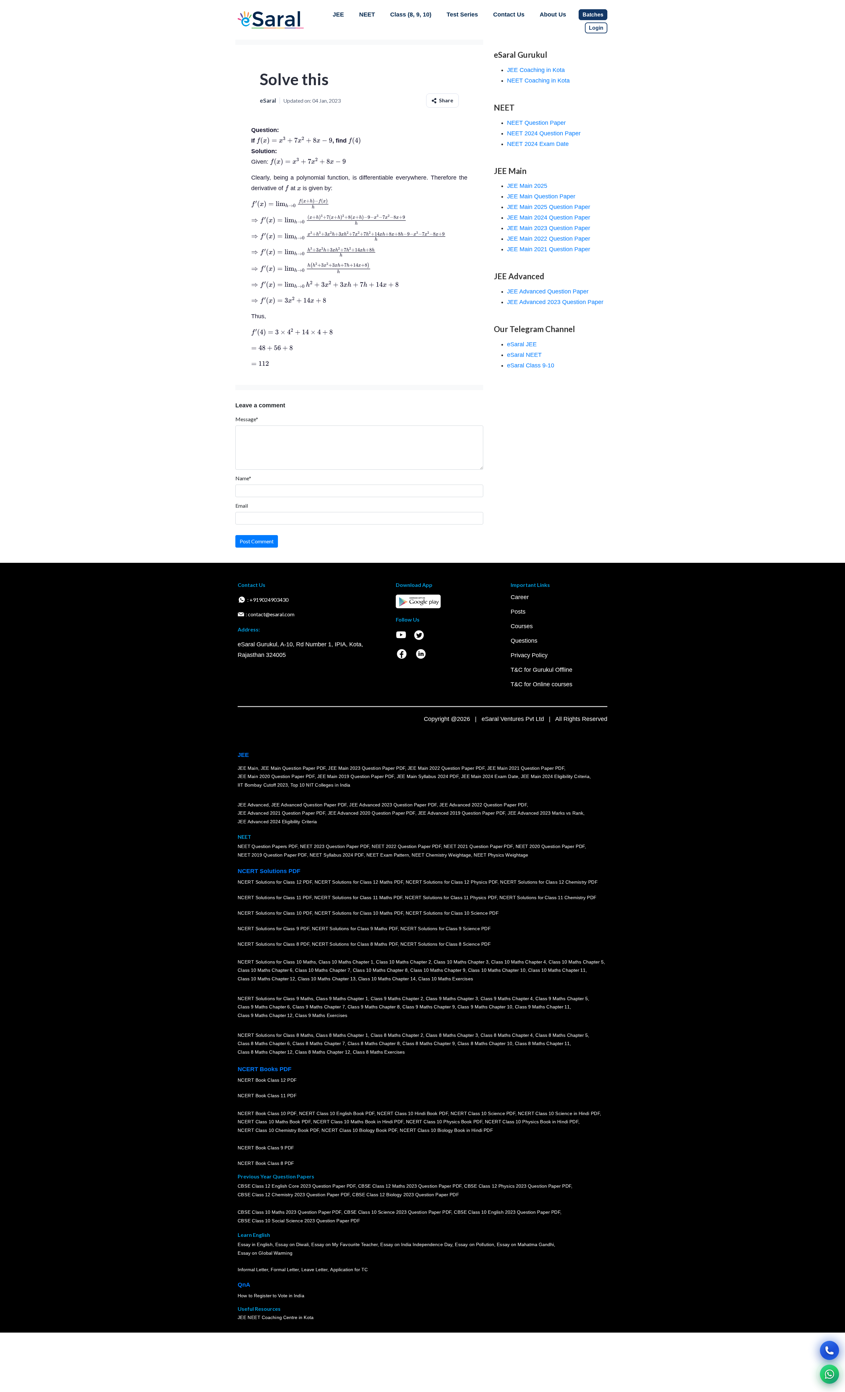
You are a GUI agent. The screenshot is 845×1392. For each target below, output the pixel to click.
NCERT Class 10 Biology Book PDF (359, 1130)
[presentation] (294, 140)
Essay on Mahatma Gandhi (525, 1244)
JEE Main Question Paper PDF (293, 768)
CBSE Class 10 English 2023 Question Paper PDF (507, 1212)
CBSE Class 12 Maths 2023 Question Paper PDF (410, 1186)
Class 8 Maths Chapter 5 (561, 1035)
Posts (518, 611)
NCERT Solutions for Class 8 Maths (275, 1035)
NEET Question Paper (536, 122)
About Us (553, 14)
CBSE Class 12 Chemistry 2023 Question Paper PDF (294, 1194)
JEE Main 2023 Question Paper (548, 228)
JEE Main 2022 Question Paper (548, 238)
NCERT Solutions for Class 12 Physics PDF (451, 882)
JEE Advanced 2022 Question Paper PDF (483, 804)
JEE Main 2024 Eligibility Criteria (555, 776)
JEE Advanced (253, 804)
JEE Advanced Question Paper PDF (309, 804)
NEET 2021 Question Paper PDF (478, 846)
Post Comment (257, 541)
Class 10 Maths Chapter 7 (322, 970)
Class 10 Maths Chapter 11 (557, 970)
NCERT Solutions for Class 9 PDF (273, 928)
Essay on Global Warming (265, 1253)
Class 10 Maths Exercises (445, 978)
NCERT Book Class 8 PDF (266, 1163)
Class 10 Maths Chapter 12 (266, 978)
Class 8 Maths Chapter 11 (542, 1043)
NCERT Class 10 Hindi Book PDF (412, 1113)
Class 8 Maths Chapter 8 (374, 1043)
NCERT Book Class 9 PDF (266, 1147)
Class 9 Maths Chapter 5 (561, 998)
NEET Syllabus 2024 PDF (337, 855)
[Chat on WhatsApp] (829, 1374)
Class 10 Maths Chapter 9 (437, 970)
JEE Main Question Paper (541, 196)
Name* (243, 478)
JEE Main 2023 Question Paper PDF (366, 768)
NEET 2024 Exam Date (538, 144)
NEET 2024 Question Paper (544, 133)
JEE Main (248, 768)
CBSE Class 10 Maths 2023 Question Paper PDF (289, 1212)
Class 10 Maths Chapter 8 (380, 970)
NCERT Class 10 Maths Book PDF (274, 1121)
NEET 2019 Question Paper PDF (272, 855)
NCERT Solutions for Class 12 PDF (275, 882)
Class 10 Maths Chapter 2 (403, 962)
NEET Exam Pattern (387, 855)
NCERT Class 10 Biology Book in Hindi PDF (446, 1130)
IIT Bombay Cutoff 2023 (263, 785)
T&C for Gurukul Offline (541, 669)
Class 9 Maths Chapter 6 (264, 1006)
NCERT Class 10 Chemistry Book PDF (278, 1130)
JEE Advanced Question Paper (548, 291)
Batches (593, 14)
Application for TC (349, 1269)
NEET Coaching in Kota (538, 80)
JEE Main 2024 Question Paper (548, 217)
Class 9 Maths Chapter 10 (484, 1006)
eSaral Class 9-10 (530, 365)
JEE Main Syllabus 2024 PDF (427, 776)
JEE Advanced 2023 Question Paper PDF (393, 804)
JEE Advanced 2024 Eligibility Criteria (277, 821)
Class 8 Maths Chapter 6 (264, 1043)
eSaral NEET (524, 355)
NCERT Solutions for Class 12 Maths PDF (359, 882)
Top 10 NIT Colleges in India (320, 785)
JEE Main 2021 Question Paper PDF (525, 768)
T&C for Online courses (541, 684)
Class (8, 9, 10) (410, 14)
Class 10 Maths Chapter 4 (518, 962)
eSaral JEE (522, 344)
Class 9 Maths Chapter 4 (507, 998)
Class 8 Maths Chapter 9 (428, 1043)
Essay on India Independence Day (416, 1244)
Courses (522, 626)
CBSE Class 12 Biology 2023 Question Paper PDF (405, 1194)
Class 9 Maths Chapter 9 (428, 1006)
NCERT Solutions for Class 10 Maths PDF (359, 913)
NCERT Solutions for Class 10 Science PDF (452, 913)
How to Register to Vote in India (271, 1295)
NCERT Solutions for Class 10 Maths (277, 962)
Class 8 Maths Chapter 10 (484, 1043)
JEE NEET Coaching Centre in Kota (276, 1317)
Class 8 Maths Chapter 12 (265, 1052)
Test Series (462, 14)
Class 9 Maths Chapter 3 (452, 998)
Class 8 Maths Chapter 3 (452, 1035)
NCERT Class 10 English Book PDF (337, 1113)
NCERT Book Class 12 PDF (267, 1080)
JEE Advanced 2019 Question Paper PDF (461, 813)
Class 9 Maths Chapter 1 (342, 998)
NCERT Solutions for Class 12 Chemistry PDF (548, 882)
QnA (244, 1284)
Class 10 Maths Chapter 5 (576, 962)
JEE (338, 14)
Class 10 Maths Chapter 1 (346, 962)
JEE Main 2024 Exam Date (489, 776)
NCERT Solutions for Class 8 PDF (273, 944)
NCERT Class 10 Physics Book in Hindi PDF (531, 1121)
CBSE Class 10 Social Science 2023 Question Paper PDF (299, 1220)
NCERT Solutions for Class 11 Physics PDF (451, 897)
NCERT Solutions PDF (269, 871)
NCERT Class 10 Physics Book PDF (444, 1121)
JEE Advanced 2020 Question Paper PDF (371, 813)
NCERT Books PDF (264, 1069)
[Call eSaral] (829, 1350)
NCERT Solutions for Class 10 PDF (275, 913)
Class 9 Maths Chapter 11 (542, 1006)
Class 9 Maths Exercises (321, 1015)
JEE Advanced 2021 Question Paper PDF (281, 813)
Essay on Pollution (474, 1244)
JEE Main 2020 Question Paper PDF (276, 776)
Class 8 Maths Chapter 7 (318, 1043)
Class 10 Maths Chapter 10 (496, 970)
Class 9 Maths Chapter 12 (265, 1015)
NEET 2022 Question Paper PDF (406, 846)
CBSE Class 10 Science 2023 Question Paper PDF (398, 1212)
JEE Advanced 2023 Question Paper (555, 302)
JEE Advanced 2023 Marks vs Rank (545, 813)
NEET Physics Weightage (501, 855)
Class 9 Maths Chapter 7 (318, 1006)
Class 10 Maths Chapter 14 (387, 978)
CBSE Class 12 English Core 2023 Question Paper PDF (296, 1186)
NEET (367, 14)
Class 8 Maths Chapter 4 (507, 1035)
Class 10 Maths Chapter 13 (326, 978)
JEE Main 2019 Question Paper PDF (355, 776)
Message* (246, 419)
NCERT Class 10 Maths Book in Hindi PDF (358, 1121)
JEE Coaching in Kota (536, 70)
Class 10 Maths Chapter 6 (265, 970)
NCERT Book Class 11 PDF (267, 1095)
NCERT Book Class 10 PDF (267, 1113)
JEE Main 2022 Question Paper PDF (446, 768)
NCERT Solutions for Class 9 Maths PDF (355, 928)
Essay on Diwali (292, 1244)
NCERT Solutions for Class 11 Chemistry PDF (547, 897)
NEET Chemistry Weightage (441, 855)
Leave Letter (314, 1269)
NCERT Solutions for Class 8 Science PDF (445, 944)
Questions (524, 640)
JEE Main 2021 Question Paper (548, 249)
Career (520, 597)
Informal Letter (253, 1269)
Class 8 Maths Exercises (379, 1052)
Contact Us (508, 14)
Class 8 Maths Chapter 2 (397, 1035)
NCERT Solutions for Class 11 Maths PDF (358, 897)
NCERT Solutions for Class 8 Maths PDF (355, 944)
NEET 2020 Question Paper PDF (550, 846)
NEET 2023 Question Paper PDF (334, 846)
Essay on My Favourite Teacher (344, 1244)
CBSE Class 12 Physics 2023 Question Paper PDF (517, 1186)
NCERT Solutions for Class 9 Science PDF (445, 928)
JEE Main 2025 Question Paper (548, 207)
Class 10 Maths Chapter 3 (461, 962)
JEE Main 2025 (527, 186)
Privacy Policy (529, 655)
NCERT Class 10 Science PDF (483, 1113)
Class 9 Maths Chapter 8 (374, 1006)
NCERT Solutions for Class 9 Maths (275, 998)
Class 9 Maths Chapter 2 (397, 998)
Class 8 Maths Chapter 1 (342, 1035)
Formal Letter (285, 1269)
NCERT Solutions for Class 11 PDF (275, 897)
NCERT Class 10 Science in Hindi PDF (559, 1113)
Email (241, 505)
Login (596, 28)
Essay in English (255, 1244)
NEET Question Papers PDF (267, 846)
